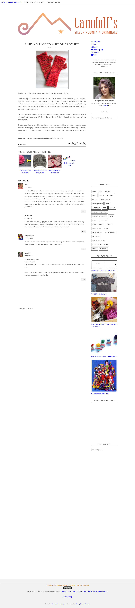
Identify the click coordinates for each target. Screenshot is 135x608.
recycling (95, 236)
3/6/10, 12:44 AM (29, 238)
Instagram (96, 42)
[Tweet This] (73, 143)
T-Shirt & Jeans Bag (99, 294)
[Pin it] (80, 143)
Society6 (96, 52)
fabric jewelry (97, 204)
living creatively (98, 224)
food (107, 204)
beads (94, 195)
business (110, 195)
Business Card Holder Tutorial (103, 271)
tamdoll (27, 253)
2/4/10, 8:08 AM (28, 187)
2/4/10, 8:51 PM (28, 218)
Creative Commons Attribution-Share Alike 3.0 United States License (84, 591)
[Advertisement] (31, 321)
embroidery (105, 199)
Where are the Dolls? (99, 394)
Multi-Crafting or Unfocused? (55, 171)
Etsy (94, 44)
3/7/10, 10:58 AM (29, 256)
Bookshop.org (98, 50)
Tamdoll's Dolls (53, 2)
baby (94, 191)
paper (106, 228)
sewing (94, 249)
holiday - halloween (99, 212)
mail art (110, 224)
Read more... (107, 105)
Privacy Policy (67, 597)
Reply (83, 211)
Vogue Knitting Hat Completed (40, 171)
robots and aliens (99, 241)
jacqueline (28, 215)
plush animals (110, 232)
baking (107, 191)
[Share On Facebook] (76, 143)
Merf (26, 185)
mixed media (96, 228)
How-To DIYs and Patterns (11, 2)
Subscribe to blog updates (34, 2)
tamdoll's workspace (59, 604)
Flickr (95, 55)
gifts (105, 208)
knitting (23, 144)
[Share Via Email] (84, 143)
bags (100, 191)
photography (97, 232)
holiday (112, 208)
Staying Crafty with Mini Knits (69, 163)
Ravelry (95, 47)
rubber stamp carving (100, 245)
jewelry (95, 220)
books (102, 195)
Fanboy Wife (29, 236)
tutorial (103, 249)
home (111, 216)
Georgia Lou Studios (83, 604)
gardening (96, 208)
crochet (95, 199)
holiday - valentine (99, 216)
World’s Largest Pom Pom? (25, 171)
